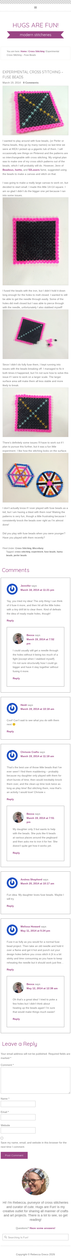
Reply (10, 620)
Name (5, 1098)
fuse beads (50, 551)
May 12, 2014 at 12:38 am (42, 988)
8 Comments (31, 82)
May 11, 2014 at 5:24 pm (35, 930)
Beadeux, (8, 169)
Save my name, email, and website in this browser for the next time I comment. (34, 1144)
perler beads (20, 555)
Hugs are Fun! (35, 25)
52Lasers (34, 169)
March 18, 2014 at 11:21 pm (37, 589)
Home (24, 51)
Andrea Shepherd (31, 879)
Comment (7, 1064)
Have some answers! (42, 1228)
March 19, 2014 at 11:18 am (37, 756)
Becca (30, 635)
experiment (37, 551)
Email (5, 1111)
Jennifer (26, 585)
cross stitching (22, 551)
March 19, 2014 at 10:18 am (37, 708)
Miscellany (38, 548)
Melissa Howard (30, 926)
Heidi (24, 704)
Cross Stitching (36, 51)
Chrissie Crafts (30, 752)
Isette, (19, 169)
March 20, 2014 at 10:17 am (37, 883)
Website (5, 1125)
